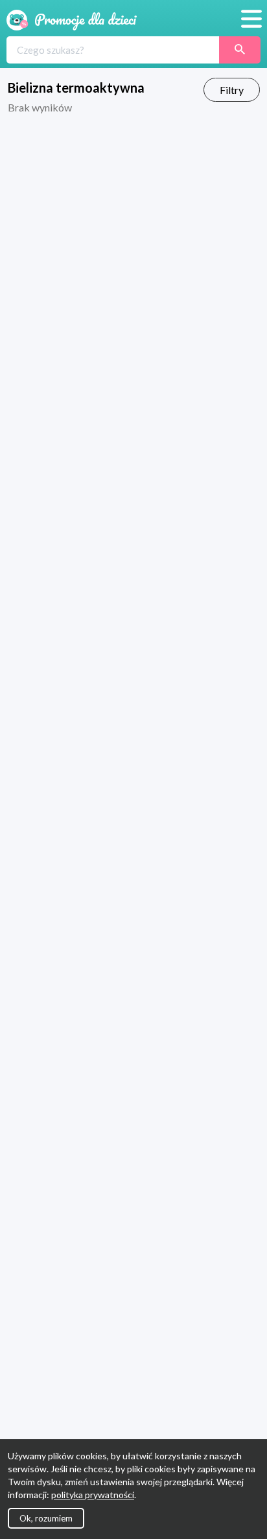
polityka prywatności (92, 1494)
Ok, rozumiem (46, 1518)
